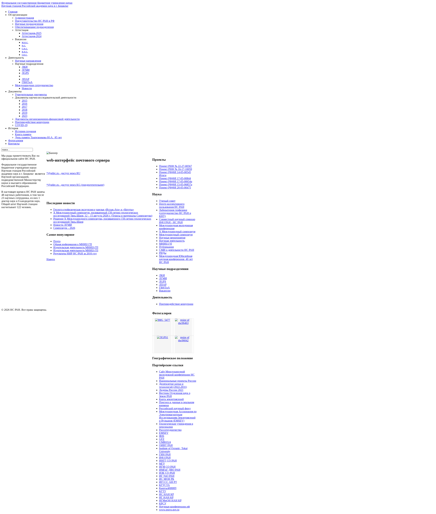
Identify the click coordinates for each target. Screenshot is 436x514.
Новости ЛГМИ (62, 224)
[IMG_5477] (162, 320)
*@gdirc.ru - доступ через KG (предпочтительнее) (75, 184)
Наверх (50, 259)
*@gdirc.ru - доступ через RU (63, 173)
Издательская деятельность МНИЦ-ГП (75, 247)
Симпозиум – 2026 (64, 227)
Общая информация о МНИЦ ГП (72, 244)
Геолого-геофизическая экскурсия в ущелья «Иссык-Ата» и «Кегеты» (93, 209)
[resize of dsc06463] (183, 323)
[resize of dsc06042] (183, 340)
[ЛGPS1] (162, 337)
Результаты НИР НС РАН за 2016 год (75, 253)
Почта (56, 241)
